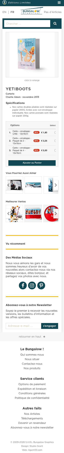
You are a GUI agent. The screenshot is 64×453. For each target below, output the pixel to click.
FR (12, 12)
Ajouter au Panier (32, 163)
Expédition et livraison (32, 389)
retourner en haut (30, 336)
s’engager (49, 326)
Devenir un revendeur (32, 423)
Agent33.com (35, 450)
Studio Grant (36, 446)
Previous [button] (8, 185)
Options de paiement (32, 384)
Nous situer (32, 359)
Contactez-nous (32, 364)
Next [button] (55, 185)
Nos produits (32, 368)
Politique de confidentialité (32, 398)
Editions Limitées (19, 2)
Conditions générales (32, 393)
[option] (32, 54)
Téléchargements (32, 418)
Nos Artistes (32, 414)
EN (4, 12)
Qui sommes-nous (32, 354)
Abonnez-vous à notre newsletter (32, 427)
